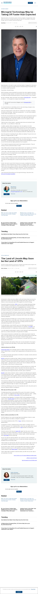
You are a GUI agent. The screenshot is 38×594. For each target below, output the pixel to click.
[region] (19, 591)
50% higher (6, 435)
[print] (36, 26)
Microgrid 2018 (27, 102)
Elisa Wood (3, 22)
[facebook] (15, 26)
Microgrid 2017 (27, 97)
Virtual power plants (5, 349)
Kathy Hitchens (4, 268)
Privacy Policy (33, 589)
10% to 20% (17, 395)
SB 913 (2, 358)
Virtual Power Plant (5, 255)
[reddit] (20, 26)
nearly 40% (18, 431)
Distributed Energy (4, 8)
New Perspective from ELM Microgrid (29, 460)
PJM (21, 427)
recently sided (11, 398)
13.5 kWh (30, 326)
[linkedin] (17, 26)
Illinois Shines (14, 449)
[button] (2, 3)
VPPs (16, 304)
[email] (22, 26)
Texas (19, 420)
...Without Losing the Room (31, 457)
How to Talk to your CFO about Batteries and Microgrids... (25, 455)
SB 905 (2, 372)
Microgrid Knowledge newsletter (8, 173)
